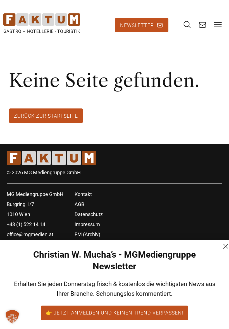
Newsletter (137, 25)
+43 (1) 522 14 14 (26, 224)
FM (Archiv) (87, 234)
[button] (12, 316)
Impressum (87, 224)
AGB (79, 204)
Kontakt (83, 194)
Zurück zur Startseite (46, 115)
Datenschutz (89, 214)
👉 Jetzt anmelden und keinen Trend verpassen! (114, 312)
